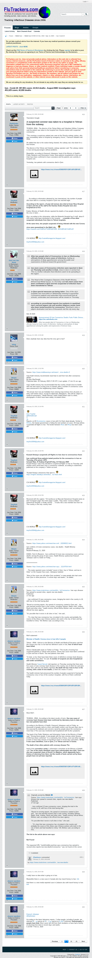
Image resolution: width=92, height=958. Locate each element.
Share (15, 138)
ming (14, 344)
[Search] (86, 14)
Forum (11, 36)
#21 (83, 407)
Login (85, 1)
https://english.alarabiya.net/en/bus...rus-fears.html (44, 474)
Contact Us (73, 949)
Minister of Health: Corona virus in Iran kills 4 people (46, 639)
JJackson (37, 857)
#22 (83, 451)
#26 (83, 632)
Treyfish (14, 201)
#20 (83, 369)
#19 (83, 335)
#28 (83, 790)
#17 (83, 191)
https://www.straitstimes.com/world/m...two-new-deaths (49, 862)
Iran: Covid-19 (60, 36)
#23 (83, 495)
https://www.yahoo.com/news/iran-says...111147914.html (52, 566)
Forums (7, 28)
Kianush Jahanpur (32, 914)
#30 (83, 907)
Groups (35, 27)
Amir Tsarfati (30, 414)
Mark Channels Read (24, 31)
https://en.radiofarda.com (48, 319)
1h (27, 419)
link (78, 879)
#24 (83, 540)
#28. (81, 857)
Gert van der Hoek (14, 261)
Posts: (11, 135)
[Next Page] (76, 108)
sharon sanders (14, 641)
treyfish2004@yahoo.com (35, 242)
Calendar (37, 31)
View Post (52, 795)
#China (28, 423)
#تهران (48, 921)
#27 (83, 709)
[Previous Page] (70, 108)
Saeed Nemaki (42, 664)
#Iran (62, 425)
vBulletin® (77, 954)
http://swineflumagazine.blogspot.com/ (52, 238)
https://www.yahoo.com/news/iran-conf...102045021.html (52, 543)
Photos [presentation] (30, 104)
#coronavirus (41, 421)
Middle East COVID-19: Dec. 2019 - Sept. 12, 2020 (39, 36)
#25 (83, 587)
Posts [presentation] (8, 104)
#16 (83, 114)
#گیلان (61, 921)
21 (76, 941)
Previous (55, 941)
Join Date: (10, 133)
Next (83, 941)
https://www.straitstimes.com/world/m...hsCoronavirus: (51, 590)
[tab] (8, 104)
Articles (26, 27)
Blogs (17, 27)
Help (64, 949)
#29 (83, 872)
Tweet (15, 141)
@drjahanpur (30, 916)
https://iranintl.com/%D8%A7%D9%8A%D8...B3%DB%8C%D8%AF (50, 229)
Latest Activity (10, 31)
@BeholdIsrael (31, 416)
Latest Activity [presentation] (19, 104)
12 (71, 941)
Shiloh (14, 378)
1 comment (34, 853)
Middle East (18, 36)
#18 (83, 251)
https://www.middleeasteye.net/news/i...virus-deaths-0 (51, 372)
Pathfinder (14, 123)
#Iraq (69, 425)
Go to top (83, 949)
